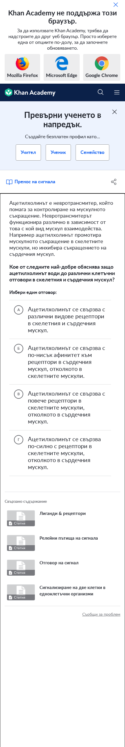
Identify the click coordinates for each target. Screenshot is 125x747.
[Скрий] (115, 4)
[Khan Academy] (28, 92)
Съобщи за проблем (101, 615)
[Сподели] (114, 182)
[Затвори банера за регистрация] (114, 112)
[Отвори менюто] (116, 92)
